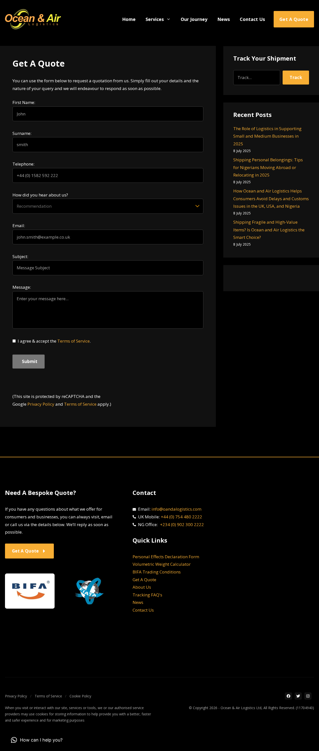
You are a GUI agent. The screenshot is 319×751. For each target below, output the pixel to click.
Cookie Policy (80, 696)
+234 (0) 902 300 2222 (182, 524)
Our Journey (194, 19)
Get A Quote (144, 579)
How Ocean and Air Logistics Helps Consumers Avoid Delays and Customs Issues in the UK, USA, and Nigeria (271, 198)
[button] (37, 740)
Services (155, 19)
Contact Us (252, 19)
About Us (142, 587)
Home (129, 19)
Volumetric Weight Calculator (162, 564)
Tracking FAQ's (147, 595)
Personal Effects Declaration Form (166, 557)
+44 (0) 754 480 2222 (181, 517)
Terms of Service (73, 341)
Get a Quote (293, 19)
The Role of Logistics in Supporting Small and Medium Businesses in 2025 (267, 136)
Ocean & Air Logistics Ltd (241, 707)
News (223, 19)
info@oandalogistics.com (176, 509)
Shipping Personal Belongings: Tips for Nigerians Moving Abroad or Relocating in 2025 (268, 167)
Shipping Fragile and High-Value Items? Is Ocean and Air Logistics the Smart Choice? (269, 229)
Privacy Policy (40, 404)
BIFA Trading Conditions (157, 572)
